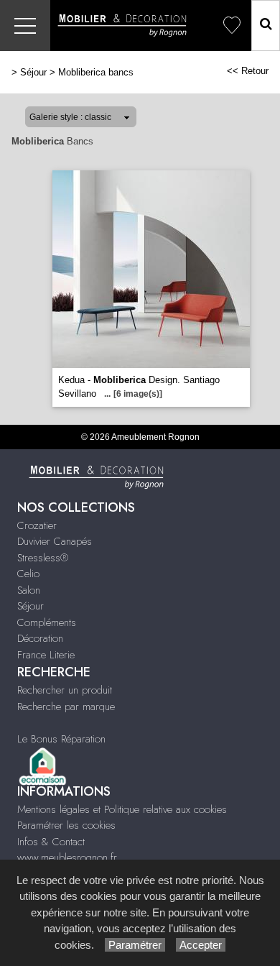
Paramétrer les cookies (66, 825)
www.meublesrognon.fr (67, 857)
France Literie (46, 655)
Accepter (201, 945)
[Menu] (25, 25)
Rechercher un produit (64, 690)
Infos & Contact (51, 842)
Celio (28, 573)
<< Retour (248, 70)
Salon (28, 590)
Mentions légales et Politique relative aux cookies (122, 809)
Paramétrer (135, 945)
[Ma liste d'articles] (232, 25)
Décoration (40, 638)
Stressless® (42, 558)
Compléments (46, 622)
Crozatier (37, 525)
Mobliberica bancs (96, 72)
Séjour (33, 72)
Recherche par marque (66, 706)
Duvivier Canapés (54, 541)
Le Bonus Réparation (61, 739)
